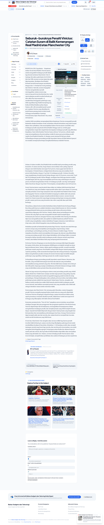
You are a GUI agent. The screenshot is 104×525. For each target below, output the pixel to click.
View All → (94, 6)
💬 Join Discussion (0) (85, 69)
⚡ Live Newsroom (87, 497)
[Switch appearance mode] (85, 2)
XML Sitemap (41, 513)
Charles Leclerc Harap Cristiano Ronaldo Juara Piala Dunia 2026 (63, 419)
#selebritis (83, 85)
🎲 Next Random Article (86, 66)
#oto (82, 81)
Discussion (20, 9)
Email (34, 463)
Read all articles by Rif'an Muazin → (38, 357)
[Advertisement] (52, 22)
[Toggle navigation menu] (9, 2)
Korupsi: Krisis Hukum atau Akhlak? (32, 6)
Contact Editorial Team (73, 513)
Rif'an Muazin (33, 53)
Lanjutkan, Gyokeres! (34, 398)
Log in (93, 2)
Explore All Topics (14, 49)
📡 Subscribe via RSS (74, 497)
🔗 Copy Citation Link (85, 61)
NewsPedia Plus (27, 522)
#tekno (88, 79)
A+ (60, 63)
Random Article (15, 45)
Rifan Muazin (37, 522)
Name (29, 456)
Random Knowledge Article (44, 511)
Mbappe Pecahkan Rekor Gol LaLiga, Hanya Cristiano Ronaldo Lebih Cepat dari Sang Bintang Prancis (62, 399)
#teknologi (83, 79)
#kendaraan (83, 83)
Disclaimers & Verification (73, 511)
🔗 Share (93, 9)
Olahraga (35, 34)
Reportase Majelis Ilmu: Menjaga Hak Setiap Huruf (67, 6)
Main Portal (14, 39)
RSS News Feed (15, 96)
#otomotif (87, 81)
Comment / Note (32, 446)
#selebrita (89, 85)
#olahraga (58, 117)
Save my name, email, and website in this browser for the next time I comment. (45, 477)
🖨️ (73, 63)
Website (32, 469)
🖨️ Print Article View (85, 63)
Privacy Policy (71, 509)
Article (11, 9)
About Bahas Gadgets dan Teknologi (15, 54)
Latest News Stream (15, 42)
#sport (63, 117)
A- (57, 63)
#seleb (88, 83)
